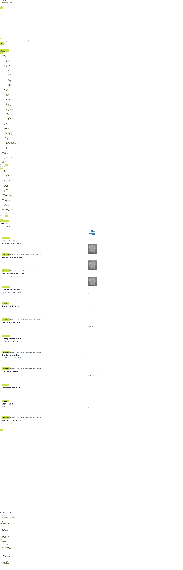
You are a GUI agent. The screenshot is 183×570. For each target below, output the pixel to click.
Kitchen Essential (9, 93)
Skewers (7, 106)
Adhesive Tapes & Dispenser (9, 127)
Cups (7, 103)
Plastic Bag (8, 62)
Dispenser (7, 114)
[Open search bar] (0, 38)
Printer (7, 122)
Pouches (7, 64)
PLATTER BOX (6, 185)
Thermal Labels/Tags (11, 120)
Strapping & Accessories (8, 146)
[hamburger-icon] (1, 53)
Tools (7, 151)
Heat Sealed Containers (10, 88)
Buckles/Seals (8, 147)
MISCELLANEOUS (7, 193)
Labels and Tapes (7, 129)
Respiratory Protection (10, 142)
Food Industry (4, 55)
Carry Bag (7, 59)
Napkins (7, 104)
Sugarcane (8, 86)
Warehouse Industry (7, 158)
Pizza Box (9, 74)
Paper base (8, 98)
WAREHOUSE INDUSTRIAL (8, 201)
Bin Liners (7, 90)
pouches (7, 176)
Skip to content (3, 0)
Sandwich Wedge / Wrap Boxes (13, 72)
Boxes (9, 69)
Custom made (4, 161)
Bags (5, 56)
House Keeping (6, 89)
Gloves (7, 138)
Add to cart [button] (5, 303)
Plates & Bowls (8, 105)
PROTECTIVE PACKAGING (8, 196)
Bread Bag (7, 172)
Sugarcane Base (8, 96)
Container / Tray (7, 65)
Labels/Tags (8, 117)
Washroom (8, 94)
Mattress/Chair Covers (10, 134)
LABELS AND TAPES (5, 211)
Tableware (6, 100)
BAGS (5, 171)
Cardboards (8, 133)
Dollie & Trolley (6, 128)
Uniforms (7, 144)
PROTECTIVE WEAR (7, 198)
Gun (6, 115)
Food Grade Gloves (9, 109)
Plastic (7, 77)
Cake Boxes (10, 76)
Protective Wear (7, 137)
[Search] (2, 43)
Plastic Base (8, 99)
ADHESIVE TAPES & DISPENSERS (8, 209)
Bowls (9, 70)
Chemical (7, 91)
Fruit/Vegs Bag (8, 60)
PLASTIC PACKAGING (8, 195)
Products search (2, 39)
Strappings (8, 149)
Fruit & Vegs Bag (9, 175)
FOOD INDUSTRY (7, 200)
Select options (6, 238)
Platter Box (6, 95)
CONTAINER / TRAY (7, 180)
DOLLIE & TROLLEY (5, 210)
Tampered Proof (10, 85)
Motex (9, 119)
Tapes (7, 123)
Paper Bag (7, 61)
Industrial (3, 124)
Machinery (4, 152)
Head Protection (9, 139)
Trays (9, 71)
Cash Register (10, 118)
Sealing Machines (9, 154)
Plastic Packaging (7, 130)
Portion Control (10, 84)
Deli (8, 79)
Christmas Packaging (6, 205)
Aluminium (7, 66)
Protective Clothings (9, 110)
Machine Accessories (9, 156)
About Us (3, 162)
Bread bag (7, 57)
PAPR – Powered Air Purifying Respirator (13, 143)
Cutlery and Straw (9, 101)
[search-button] (1, 8)
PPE (4, 108)
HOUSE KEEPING (7, 184)
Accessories (6, 125)
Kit (6, 148)
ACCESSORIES (4, 208)
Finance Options (9, 157)
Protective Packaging (8, 132)
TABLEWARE (6, 186)
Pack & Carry (10, 75)
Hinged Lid (10, 81)
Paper (7, 67)
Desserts (9, 80)
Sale (2, 159)
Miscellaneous (6, 113)
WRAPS (5, 191)
